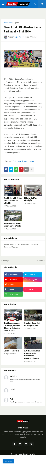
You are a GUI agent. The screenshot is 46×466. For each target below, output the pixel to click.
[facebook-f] (14, 444)
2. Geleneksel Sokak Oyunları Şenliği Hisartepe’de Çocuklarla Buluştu (32, 354)
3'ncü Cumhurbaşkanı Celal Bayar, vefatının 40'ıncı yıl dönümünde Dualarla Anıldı (12, 327)
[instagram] (31, 444)
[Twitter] (11, 169)
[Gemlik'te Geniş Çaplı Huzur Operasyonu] (33, 315)
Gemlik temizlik (29, 454)
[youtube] (26, 444)
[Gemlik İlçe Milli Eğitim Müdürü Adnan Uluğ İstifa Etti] (13, 190)
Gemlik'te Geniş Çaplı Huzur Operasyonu (32, 324)
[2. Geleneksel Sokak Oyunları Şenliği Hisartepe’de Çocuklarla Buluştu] (33, 343)
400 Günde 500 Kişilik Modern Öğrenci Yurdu (12, 224)
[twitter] (20, 444)
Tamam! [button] (8, 461)
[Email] (26, 169)
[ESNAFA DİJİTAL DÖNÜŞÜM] (33, 190)
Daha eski (39, 261)
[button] (3, 4)
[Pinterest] (21, 169)
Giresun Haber (17, 454)
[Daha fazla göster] (31, 169)
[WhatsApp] (16, 169)
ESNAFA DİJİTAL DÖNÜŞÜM (30, 199)
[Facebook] (6, 169)
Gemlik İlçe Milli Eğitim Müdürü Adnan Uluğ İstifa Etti (13, 200)
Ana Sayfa (8, 23)
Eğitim (16, 23)
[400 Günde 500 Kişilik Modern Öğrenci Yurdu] (13, 215)
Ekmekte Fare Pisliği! (12, 351)
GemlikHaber (23, 161)
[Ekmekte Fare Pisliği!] (13, 343)
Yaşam (32, 161)
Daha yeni (6, 261)
